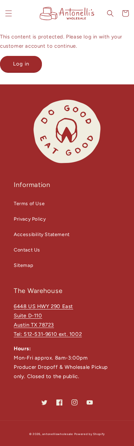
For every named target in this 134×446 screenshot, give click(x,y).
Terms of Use (29, 204)
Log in (21, 64)
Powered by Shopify (89, 434)
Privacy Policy (30, 219)
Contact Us (27, 250)
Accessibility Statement (42, 234)
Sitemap (23, 265)
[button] (8, 13)
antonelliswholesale (57, 434)
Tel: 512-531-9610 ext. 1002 (48, 334)
